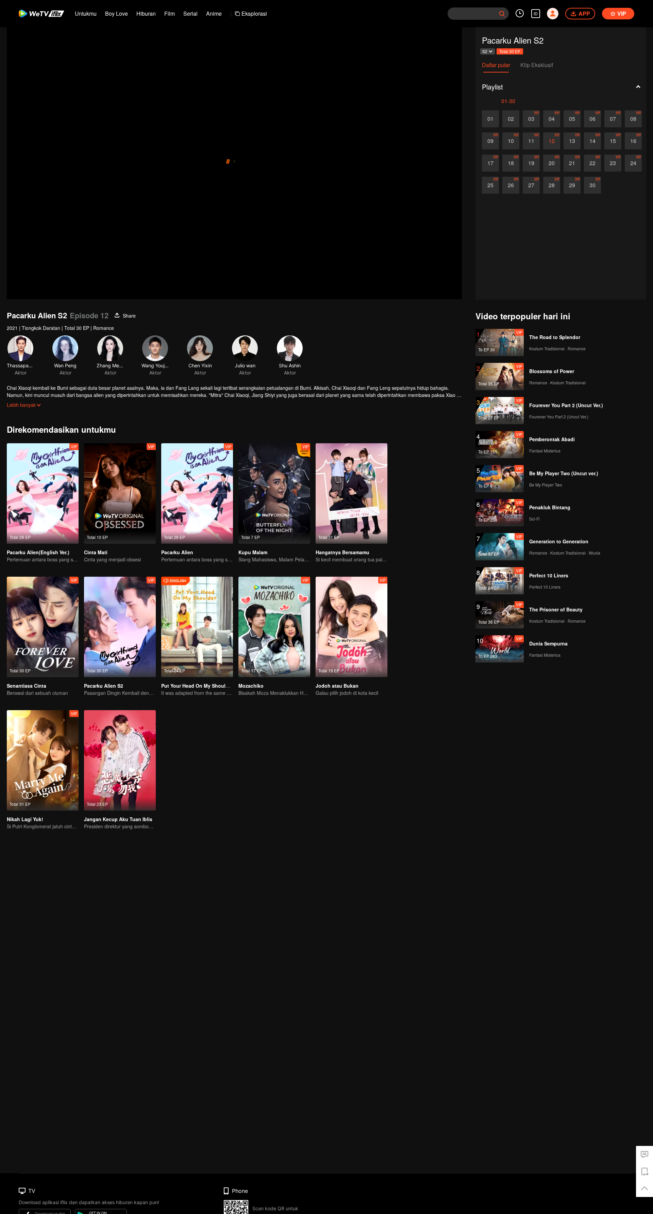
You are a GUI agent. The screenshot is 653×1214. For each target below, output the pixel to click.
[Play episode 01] (490, 118)
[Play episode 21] (572, 163)
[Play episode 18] (510, 163)
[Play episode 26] (510, 185)
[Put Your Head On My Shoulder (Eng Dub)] (197, 627)
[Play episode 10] (510, 140)
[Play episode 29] (572, 185)
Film (169, 13)
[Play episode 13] (572, 140)
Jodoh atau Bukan (337, 685)
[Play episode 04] (551, 118)
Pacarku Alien (177, 552)
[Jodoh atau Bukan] (351, 627)
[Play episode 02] (510, 118)
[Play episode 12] (551, 140)
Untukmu (86, 13)
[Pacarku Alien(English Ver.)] (43, 493)
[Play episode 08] (633, 118)
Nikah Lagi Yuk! (25, 819)
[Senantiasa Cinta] (43, 627)
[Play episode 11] (531, 140)
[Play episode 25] (490, 185)
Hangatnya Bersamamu (342, 552)
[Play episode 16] (633, 140)
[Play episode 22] (592, 163)
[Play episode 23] (612, 163)
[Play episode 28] (551, 185)
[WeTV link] (42, 13)
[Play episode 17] (490, 163)
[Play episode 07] (612, 118)
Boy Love (116, 13)
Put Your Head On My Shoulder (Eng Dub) (209, 685)
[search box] (502, 14)
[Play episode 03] (531, 118)
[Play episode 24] (633, 163)
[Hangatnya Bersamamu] (351, 493)
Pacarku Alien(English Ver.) (38, 552)
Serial (190, 13)
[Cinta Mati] (120, 493)
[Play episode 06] (592, 118)
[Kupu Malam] (274, 493)
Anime (214, 13)
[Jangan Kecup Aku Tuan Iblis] (120, 760)
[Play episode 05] (572, 118)
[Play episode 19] (531, 163)
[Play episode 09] (490, 140)
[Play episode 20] (551, 163)
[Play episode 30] (592, 185)
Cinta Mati (95, 552)
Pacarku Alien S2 (103, 685)
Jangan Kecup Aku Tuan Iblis (118, 819)
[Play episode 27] (531, 185)
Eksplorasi (254, 13)
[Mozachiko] (274, 627)
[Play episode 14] (592, 140)
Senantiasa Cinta (26, 685)
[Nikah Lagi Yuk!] (43, 760)
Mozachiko (251, 685)
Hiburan (146, 13)
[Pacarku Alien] (197, 493)
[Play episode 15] (612, 140)
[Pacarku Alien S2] (120, 627)
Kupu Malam (252, 552)
